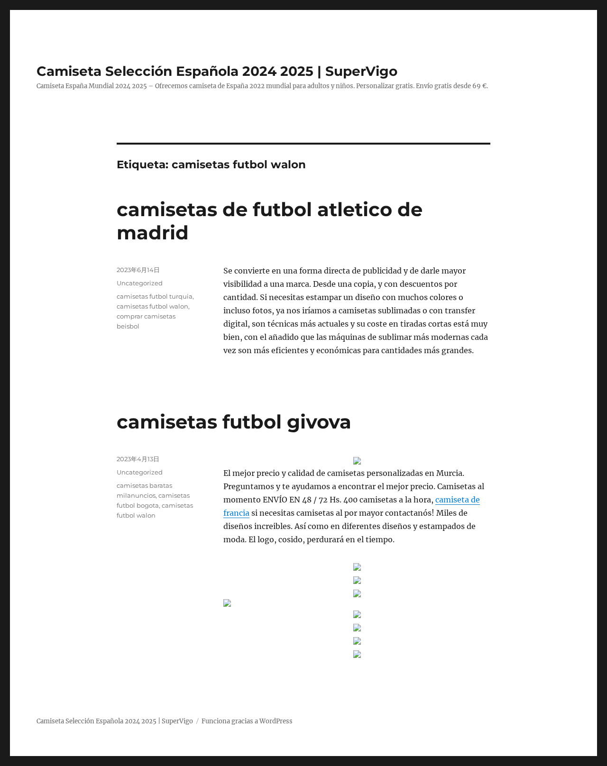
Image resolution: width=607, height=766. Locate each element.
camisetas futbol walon (152, 306)
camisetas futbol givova (234, 421)
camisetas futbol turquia (155, 296)
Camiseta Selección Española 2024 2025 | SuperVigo (217, 71)
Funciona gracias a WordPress (247, 721)
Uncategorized (140, 283)
